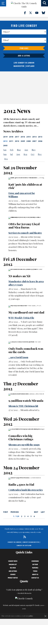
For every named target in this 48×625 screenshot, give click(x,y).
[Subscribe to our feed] (24, 537)
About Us (35, 574)
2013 (40, 136)
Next (36, 512)
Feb (11, 150)
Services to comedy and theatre (25, 232)
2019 (5, 136)
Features (35, 568)
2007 (34, 141)
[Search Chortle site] (44, 3)
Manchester (19, 66)
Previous (15, 512)
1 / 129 (16, 516)
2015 (28, 136)
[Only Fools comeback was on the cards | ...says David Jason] (26, 343)
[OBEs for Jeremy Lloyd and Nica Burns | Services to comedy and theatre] (26, 218)
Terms (35, 571)
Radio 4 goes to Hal (21, 484)
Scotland (30, 66)
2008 (28, 141)
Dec (6, 159)
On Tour (35, 564)
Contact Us (35, 578)
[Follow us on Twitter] (32, 12)
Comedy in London (14, 542)
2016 (23, 136)
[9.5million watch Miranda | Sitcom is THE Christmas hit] (26, 395)
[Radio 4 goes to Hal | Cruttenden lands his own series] (26, 478)
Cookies (12, 574)
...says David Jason (18, 357)
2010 (17, 141)
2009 (23, 141)
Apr (26, 150)
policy (31, 616)
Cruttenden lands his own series (25, 489)
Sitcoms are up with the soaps (24, 444)
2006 (40, 141)
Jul (11, 154)
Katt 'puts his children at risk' (25, 186)
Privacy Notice (13, 578)
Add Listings (13, 571)
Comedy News (12, 561)
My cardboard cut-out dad (26, 312)
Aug (18, 154)
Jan (4, 150)
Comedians (35, 561)
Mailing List (13, 564)
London (31, 62)
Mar (19, 150)
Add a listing (24, 55)
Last (43, 512)
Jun (5, 154)
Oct (32, 154)
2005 (5, 145)
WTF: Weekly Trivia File (21, 317)
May (34, 150)
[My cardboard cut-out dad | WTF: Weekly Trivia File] (26, 306)
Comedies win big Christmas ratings (20, 437)
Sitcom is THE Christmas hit (23, 406)
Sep (25, 154)
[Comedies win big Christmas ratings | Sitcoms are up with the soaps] (26, 430)
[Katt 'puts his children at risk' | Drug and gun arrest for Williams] (26, 178)
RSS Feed (13, 568)
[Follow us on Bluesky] (45, 12)
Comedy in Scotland (24, 545)
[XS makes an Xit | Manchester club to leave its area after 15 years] (26, 270)
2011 (11, 141)
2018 (11, 136)
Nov (40, 154)
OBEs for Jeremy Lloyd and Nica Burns (24, 225)
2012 (5, 141)
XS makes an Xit (19, 276)
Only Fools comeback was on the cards (25, 350)
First (5, 512)
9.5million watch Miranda (25, 401)
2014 (34, 136)
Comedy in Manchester (31, 542)
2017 (17, 136)
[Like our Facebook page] (26, 12)
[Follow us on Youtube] (38, 12)
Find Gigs (24, 48)
